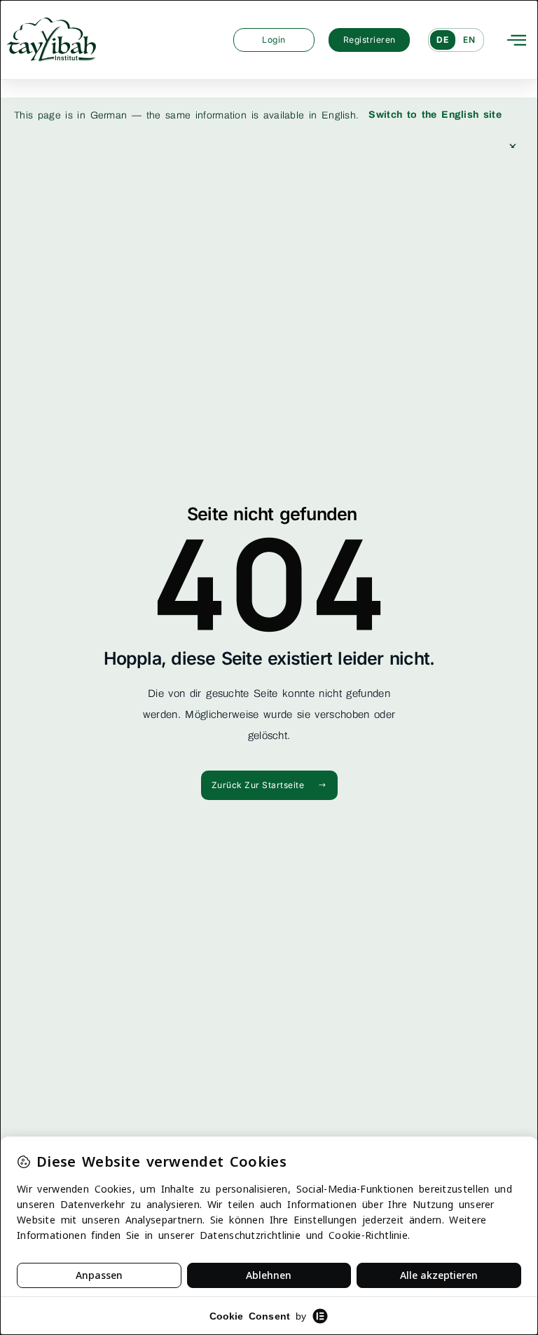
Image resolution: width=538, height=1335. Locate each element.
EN (469, 39)
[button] (516, 39)
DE (442, 39)
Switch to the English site (435, 114)
